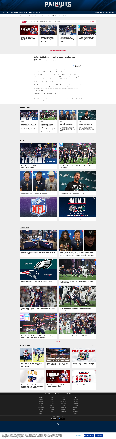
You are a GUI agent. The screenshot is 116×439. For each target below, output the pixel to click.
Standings (52, 411)
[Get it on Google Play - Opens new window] (62, 419)
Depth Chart (52, 401)
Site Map (40, 413)
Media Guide (75, 409)
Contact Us (75, 413)
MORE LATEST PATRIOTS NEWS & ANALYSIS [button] (58, 50)
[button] (55, 47)
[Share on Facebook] (73, 67)
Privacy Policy (42, 437)
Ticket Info (63, 399)
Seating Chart (63, 407)
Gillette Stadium (63, 409)
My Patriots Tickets (63, 401)
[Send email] (78, 67)
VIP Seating (63, 405)
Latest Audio (41, 403)
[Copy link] (80, 66)
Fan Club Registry (75, 401)
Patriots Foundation (41, 407)
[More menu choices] (39, 12)
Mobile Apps (75, 407)
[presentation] (95, 47)
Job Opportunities (75, 411)
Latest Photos (41, 405)
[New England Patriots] (58, 424)
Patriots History (40, 409)
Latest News (41, 399)
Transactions (52, 407)
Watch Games (63, 411)
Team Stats (52, 405)
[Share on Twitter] (76, 67)
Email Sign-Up (75, 403)
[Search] (94, 12)
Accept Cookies (99, 435)
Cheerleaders (41, 411)
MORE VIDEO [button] (58, 341)
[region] (58, 435)
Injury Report (52, 403)
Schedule (52, 409)
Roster (52, 399)
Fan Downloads (75, 405)
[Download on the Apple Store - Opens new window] (54, 419)
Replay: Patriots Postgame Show (32, 21)
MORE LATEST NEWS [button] (58, 223)
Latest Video (41, 401)
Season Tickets (63, 403)
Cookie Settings (79, 435)
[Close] (114, 435)
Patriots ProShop (75, 399)
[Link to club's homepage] (3, 12)
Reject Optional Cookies (88, 435)
